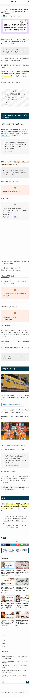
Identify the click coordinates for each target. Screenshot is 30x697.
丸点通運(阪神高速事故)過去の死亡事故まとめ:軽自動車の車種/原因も (15, 671)
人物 (4, 643)
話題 (4, 16)
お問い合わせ (4, 692)
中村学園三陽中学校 (13, 465)
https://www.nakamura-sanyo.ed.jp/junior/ (15, 445)
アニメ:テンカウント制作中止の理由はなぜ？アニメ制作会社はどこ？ (15, 662)
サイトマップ (25, 692)
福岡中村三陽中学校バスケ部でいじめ (17, 98)
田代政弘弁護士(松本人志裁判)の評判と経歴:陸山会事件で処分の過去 (15, 657)
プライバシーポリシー (12, 692)
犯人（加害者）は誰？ (13, 100)
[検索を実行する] (27, 682)
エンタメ (5, 640)
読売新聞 (10, 151)
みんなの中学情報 (11, 217)
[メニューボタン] (2, 2)
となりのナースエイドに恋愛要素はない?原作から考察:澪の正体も (15, 676)
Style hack (15, 2)
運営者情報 (20, 692)
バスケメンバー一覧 (10, 102)
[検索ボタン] (28, 2)
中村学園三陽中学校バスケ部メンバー (13, 404)
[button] (3, 545)
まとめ (6, 104)
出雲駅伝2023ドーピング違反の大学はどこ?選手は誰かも (14, 666)
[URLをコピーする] (26, 545)
